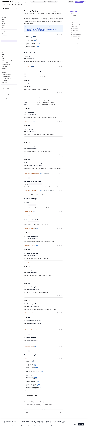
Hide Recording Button (75, 36)
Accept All (81, 424)
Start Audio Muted (74, 17)
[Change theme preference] (85, 2)
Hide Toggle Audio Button (76, 32)
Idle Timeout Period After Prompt (77, 24)
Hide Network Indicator (75, 43)
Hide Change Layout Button (76, 39)
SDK (12, 4)
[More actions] (62, 11)
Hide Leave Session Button (76, 30)
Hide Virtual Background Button (77, 41)
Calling (3, 4)
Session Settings (73, 11)
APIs (15, 4)
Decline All (74, 424)
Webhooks (20, 4)
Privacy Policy (27, 423)
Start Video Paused (74, 19)
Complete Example (73, 45)
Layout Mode (73, 15)
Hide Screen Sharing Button (76, 38)
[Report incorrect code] (57, 35)
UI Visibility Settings (74, 26)
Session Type (73, 13)
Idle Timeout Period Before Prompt (77, 22)
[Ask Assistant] (61, 35)
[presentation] (43, 190)
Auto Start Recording (75, 20)
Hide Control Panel (74, 28)
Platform (8, 4)
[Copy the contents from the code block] (59, 35)
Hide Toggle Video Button (76, 34)
